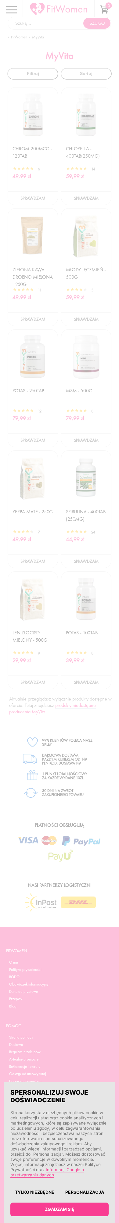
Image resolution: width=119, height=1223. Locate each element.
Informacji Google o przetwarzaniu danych (47, 1172)
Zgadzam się (59, 1209)
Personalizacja (84, 1192)
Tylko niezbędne (34, 1192)
